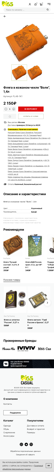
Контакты (7, 404)
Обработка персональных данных (25, 451)
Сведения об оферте (25, 455)
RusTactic (6, 258)
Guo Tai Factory (9, 316)
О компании (10, 398)
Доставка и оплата (35, 425)
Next (47, 303)
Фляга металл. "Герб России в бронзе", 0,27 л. (38, 322)
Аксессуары (8, 436)
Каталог (8, 420)
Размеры (31, 432)
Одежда (7, 425)
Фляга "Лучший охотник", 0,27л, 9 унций (11, 264)
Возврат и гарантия (36, 429)
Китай (34, 212)
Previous (6, 303)
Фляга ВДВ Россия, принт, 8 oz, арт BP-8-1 (33, 264)
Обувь (6, 429)
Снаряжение (9, 432)
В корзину (31, 109)
